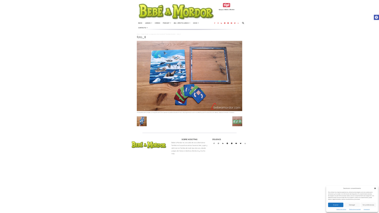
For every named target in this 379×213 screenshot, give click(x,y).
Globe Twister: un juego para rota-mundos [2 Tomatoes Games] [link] (158, 34)
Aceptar (336, 205)
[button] (375, 188)
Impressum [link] (367, 209)
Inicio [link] (138, 34)
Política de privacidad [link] (355, 209)
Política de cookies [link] (341, 209)
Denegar (352, 205)
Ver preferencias (368, 205)
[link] (376, 17)
